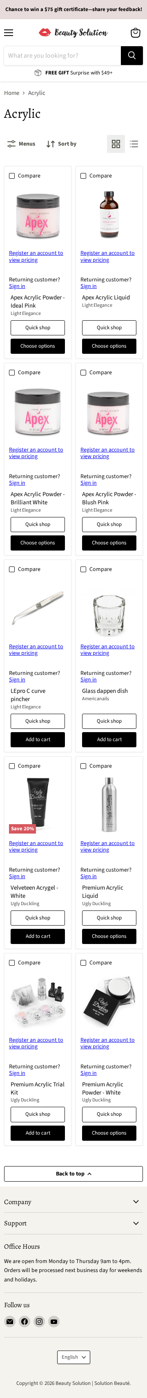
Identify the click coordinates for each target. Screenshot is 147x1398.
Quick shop (37, 327)
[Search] (132, 55)
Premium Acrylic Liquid (102, 891)
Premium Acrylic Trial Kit (38, 1088)
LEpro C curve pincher (28, 695)
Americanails (95, 698)
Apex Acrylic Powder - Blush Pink (109, 498)
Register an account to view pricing (36, 256)
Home (11, 93)
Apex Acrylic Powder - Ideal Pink (38, 301)
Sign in (17, 286)
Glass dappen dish (105, 691)
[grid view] (116, 144)
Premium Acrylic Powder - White (102, 1088)
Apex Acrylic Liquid (106, 297)
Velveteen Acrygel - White (34, 891)
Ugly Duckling (25, 903)
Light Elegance (26, 313)
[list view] (134, 144)
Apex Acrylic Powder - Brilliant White (38, 498)
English (70, 1357)
